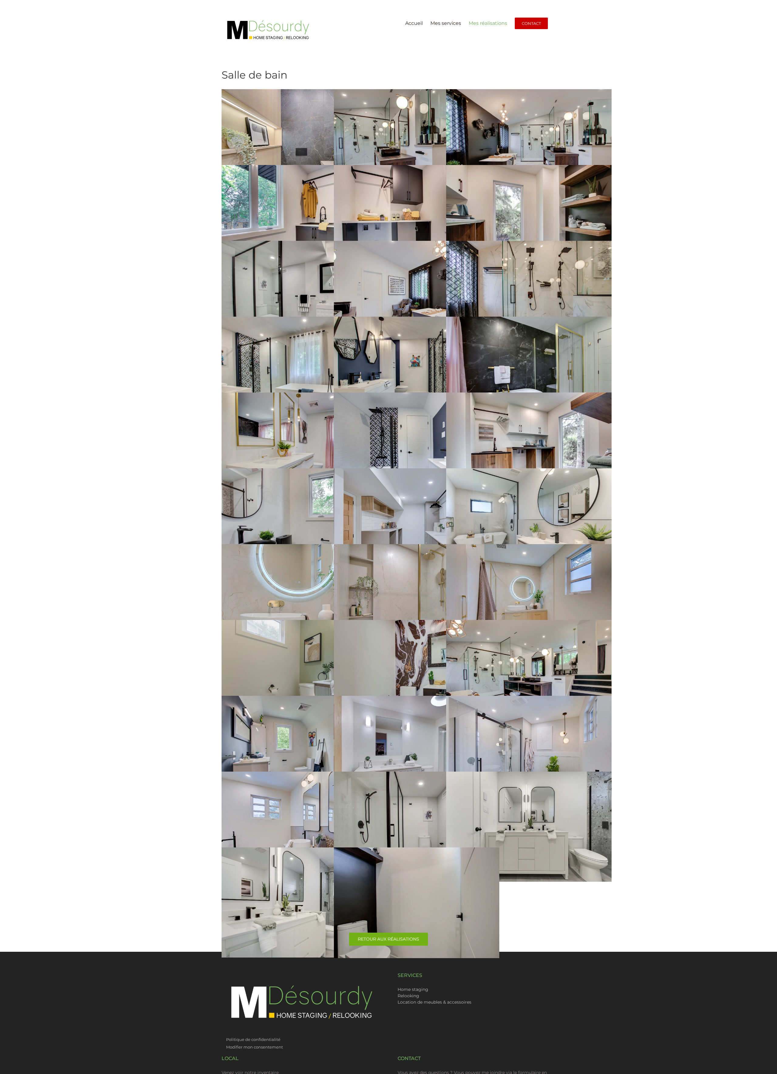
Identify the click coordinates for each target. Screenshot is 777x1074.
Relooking (408, 995)
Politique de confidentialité (253, 1039)
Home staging (413, 989)
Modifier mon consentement (254, 1047)
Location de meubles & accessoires (434, 1002)
